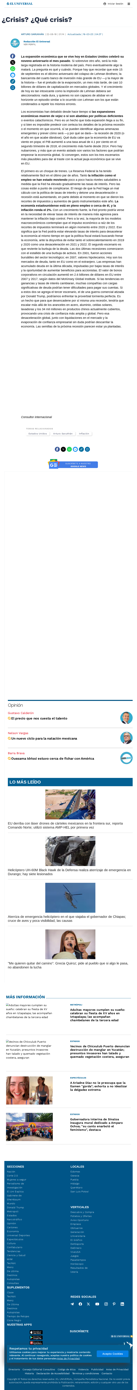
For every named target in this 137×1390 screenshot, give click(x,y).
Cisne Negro (14, 1320)
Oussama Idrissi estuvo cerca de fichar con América (52, 758)
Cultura (11, 1243)
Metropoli (12, 1211)
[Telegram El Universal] (72, 1304)
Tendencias (13, 1251)
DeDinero (76, 1248)
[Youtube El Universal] (97, 1304)
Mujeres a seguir (16, 1179)
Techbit (11, 1263)
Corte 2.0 (12, 1175)
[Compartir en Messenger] (12, 75)
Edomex (75, 1171)
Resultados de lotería (79, 1270)
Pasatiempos (78, 1260)
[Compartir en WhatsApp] (12, 68)
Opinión (15, 705)
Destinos (12, 1275)
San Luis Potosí (80, 1191)
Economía (13, 1231)
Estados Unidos (38, 433)
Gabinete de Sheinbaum (14, 1197)
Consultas (13, 1283)
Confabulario (14, 1247)
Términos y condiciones (85, 1373)
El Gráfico (76, 1240)
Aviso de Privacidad (117, 1369)
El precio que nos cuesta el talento (39, 718)
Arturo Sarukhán (32, 34)
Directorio (14, 1369)
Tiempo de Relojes (18, 1316)
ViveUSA (76, 1252)
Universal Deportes (18, 1235)
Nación (11, 1171)
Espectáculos (15, 1239)
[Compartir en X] (12, 62)
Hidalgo (75, 1183)
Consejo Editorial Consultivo (39, 1369)
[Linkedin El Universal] (122, 1304)
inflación (84, 433)
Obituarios (77, 1228)
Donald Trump (15, 1207)
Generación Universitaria (78, 1234)
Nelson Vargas (18, 733)
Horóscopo (77, 1264)
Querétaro (76, 1187)
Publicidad (97, 1369)
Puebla (75, 1179)
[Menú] (129, 4)
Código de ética (67, 1369)
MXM (10, 1259)
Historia (29, 1373)
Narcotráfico (14, 1219)
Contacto (107, 1373)
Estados (12, 1215)
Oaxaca (75, 1175)
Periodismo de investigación (15, 1185)
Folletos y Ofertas (81, 1216)
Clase (10, 1292)
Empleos (76, 1224)
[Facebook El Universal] (80, 1304)
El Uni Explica (15, 1191)
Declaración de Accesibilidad (53, 1373)
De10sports (77, 1244)
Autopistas (13, 1279)
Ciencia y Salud (16, 1255)
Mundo (11, 1203)
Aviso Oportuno (80, 1220)
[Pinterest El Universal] (114, 1304)
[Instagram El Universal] (106, 1304)
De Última (13, 1304)
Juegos (75, 1256)
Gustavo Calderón (21, 713)
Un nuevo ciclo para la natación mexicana (44, 738)
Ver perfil (30, 44)
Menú (10, 1267)
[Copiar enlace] (12, 81)
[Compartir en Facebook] (12, 56)
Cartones (12, 1227)
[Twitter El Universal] (88, 1304)
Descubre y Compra (82, 1212)
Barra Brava (16, 753)
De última (13, 1271)
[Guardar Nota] (12, 87)
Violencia (83, 1369)
